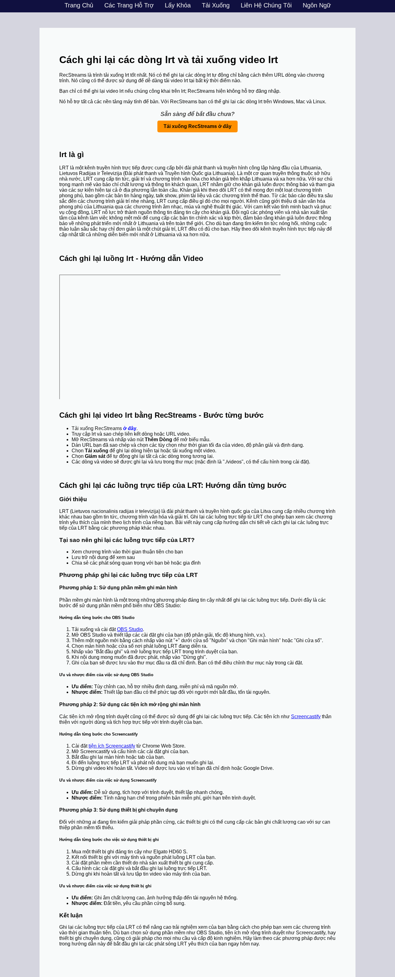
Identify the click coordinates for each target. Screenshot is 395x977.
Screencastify (306, 716)
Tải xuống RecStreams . (105, 428)
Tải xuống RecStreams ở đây (197, 126)
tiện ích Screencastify (112, 746)
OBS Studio (130, 629)
